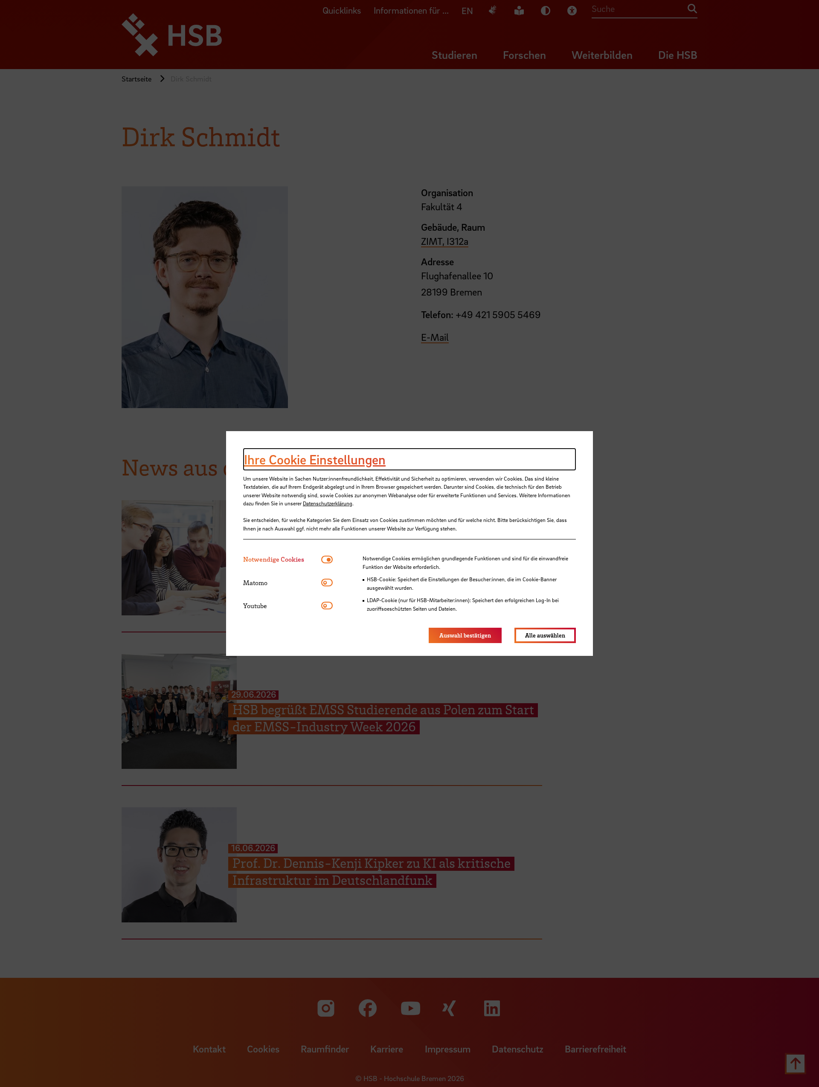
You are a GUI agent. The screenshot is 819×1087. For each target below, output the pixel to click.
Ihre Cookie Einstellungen (315, 459)
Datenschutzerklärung (327, 503)
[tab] (282, 559)
